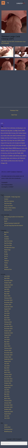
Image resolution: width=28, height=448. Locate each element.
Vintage (4, 163)
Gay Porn (5, 140)
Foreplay (15, 138)
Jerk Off (22, 145)
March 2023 (7, 346)
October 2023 (7, 330)
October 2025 (7, 282)
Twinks (7, 160)
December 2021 (8, 378)
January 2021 (7, 403)
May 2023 (6, 341)
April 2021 (6, 396)
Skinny (19, 155)
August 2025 (7, 287)
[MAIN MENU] (3, 3)
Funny (22, 138)
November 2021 (8, 381)
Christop (14, 133)
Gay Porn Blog (8, 243)
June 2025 (7, 291)
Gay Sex (13, 140)
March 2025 (7, 295)
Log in (5, 425)
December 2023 (8, 326)
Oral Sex (6, 153)
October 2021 (7, 383)
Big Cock (20, 130)
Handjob (18, 143)
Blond (3, 133)
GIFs (21, 140)
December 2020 (8, 405)
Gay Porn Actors (8, 241)
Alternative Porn (7, 128)
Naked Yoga (7, 249)
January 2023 (7, 350)
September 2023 (8, 333)
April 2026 (6, 278)
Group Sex (10, 143)
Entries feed (7, 427)
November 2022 (8, 354)
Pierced (13, 153)
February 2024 (8, 322)
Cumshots (20, 135)
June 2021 (7, 392)
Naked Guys (17, 150)
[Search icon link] (8, 3)
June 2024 (7, 313)
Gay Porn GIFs (10, 41)
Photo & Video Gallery (10, 207)
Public (20, 153)
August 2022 (7, 361)
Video (5, 265)
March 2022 (7, 372)
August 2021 (7, 387)
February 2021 (8, 400)
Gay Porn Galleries (9, 201)
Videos (20, 160)
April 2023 (6, 344)
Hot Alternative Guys (20, 41)
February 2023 (8, 348)
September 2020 (8, 411)
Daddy (4, 138)
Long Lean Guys (8, 148)
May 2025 (6, 293)
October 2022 (7, 357)
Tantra (5, 258)
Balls (15, 128)
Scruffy (5, 155)
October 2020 (7, 409)
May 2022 (6, 368)
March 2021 (7, 398)
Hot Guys (7, 145)
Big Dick (4, 41)
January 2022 (7, 376)
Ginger (3, 143)
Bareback (22, 128)
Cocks (6, 135)
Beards (4, 130)
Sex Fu (6, 256)
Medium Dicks (6, 150)
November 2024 (8, 302)
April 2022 (6, 370)
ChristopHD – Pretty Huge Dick (12, 196)
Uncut (15, 160)
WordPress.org (8, 431)
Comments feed (8, 429)
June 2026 (7, 276)
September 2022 (8, 359)
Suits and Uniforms (13, 158)
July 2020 (6, 416)
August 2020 (7, 413)
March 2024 (7, 319)
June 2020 (7, 418)
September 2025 (8, 285)
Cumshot (6, 238)
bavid (5, 221)
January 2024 (7, 324)
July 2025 (6, 289)
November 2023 (8, 328)
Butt (8, 133)
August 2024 (7, 309)
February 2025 (8, 298)
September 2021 (8, 385)
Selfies (12, 155)
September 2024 (8, 306)
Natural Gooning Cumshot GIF (12, 223)
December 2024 (8, 300)
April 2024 (6, 317)
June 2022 (7, 365)
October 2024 (7, 304)
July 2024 (6, 311)
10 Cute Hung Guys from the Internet (13, 225)
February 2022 (8, 374)
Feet (9, 138)
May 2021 (6, 394)
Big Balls (11, 130)
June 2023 (7, 339)
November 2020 (8, 407)
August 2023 (7, 335)
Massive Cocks (21, 148)
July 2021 (6, 389)
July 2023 (6, 337)
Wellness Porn (8, 210)
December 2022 (8, 352)
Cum (12, 135)
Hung (15, 145)
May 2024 (6, 315)
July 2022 (6, 363)
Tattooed (6, 260)
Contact (6, 199)
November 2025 (8, 280)
